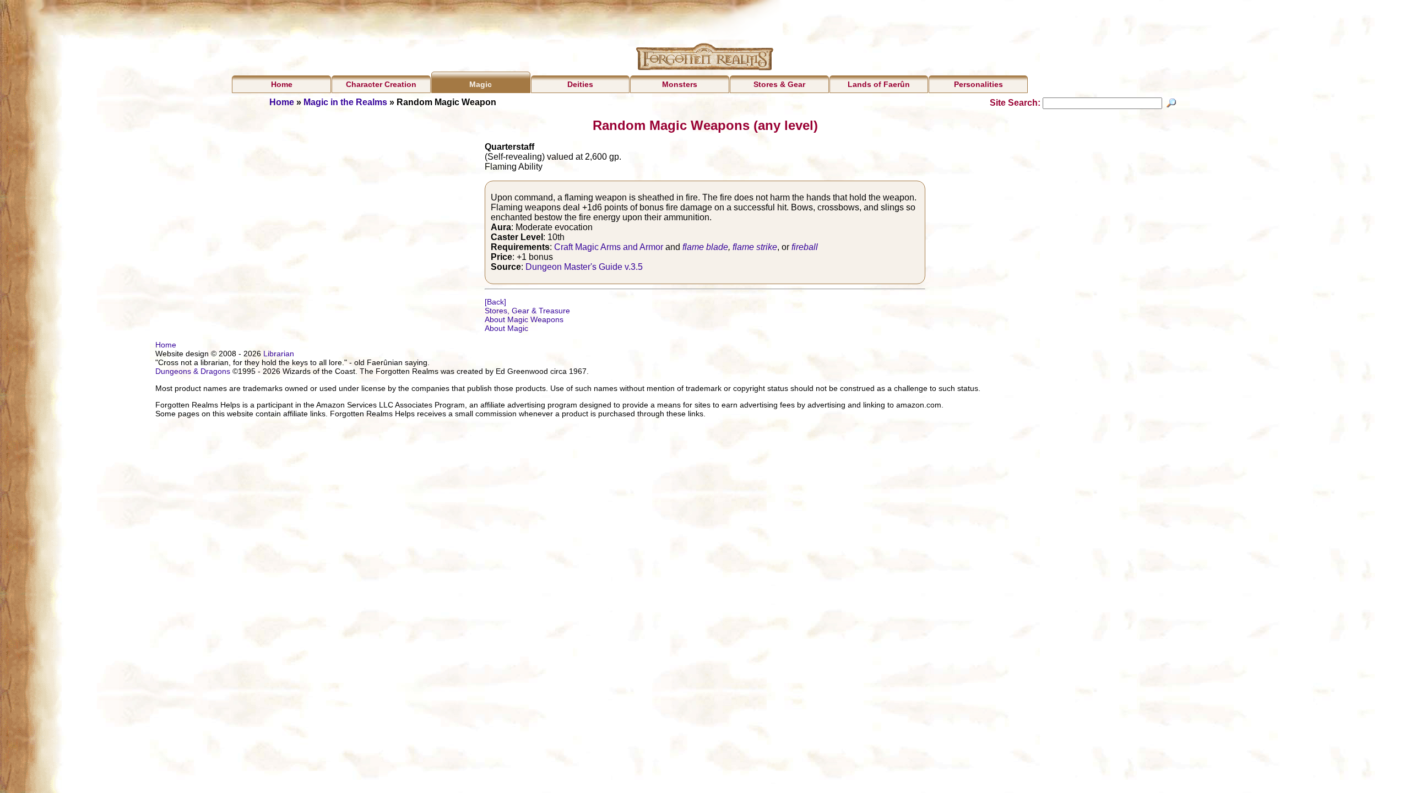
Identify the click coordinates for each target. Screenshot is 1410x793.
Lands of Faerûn (879, 84)
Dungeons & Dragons (192, 371)
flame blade (705, 247)
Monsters (679, 84)
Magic (480, 84)
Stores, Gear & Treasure (527, 310)
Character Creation (381, 84)
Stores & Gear (779, 84)
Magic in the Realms (345, 102)
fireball (804, 247)
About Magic (506, 328)
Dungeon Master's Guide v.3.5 (584, 266)
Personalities (978, 84)
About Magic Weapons (524, 319)
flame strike (755, 247)
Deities (580, 84)
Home (281, 84)
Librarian (278, 353)
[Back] (495, 301)
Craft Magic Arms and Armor (608, 247)
